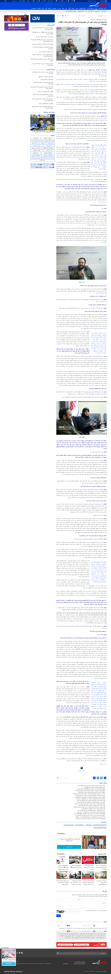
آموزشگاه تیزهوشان (48, 153)
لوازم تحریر (35, 138)
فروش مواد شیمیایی (36, 148)
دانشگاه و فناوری (82, 8)
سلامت (76, 8)
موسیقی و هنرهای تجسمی (71, 11)
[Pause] (83, 848)
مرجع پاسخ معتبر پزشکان (48, 148)
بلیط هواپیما (35, 153)
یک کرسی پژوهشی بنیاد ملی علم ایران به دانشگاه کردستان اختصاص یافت (43, 55)
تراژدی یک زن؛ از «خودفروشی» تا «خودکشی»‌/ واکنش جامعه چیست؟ (91, 802)
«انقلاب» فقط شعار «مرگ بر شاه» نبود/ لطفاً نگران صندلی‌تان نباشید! (91, 789)
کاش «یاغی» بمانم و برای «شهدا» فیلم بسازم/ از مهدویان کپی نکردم (91, 800)
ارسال (58, 916)
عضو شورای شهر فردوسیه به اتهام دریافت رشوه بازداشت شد (43, 83)
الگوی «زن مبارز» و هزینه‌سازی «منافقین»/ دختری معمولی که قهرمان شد (90, 797)
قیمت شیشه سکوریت (49, 141)
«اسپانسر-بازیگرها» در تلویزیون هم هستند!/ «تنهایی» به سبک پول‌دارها (90, 795)
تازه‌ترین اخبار (51, 25)
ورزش (63, 8)
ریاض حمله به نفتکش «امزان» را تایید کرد (44, 37)
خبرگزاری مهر (104, 70)
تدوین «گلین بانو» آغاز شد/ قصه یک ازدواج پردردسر (94, 787)
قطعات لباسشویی (36, 150)
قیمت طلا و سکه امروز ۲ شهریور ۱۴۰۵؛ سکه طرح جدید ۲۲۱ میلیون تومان (41, 87)
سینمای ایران (97, 11)
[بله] (20, 953)
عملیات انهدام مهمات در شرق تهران (45, 76)
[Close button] (15, 948)
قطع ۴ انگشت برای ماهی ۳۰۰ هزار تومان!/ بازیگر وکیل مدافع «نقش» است (89, 814)
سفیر (42, 141)
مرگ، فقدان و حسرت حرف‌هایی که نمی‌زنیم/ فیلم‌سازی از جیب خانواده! (90, 817)
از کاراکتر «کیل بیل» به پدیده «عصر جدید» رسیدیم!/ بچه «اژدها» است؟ (90, 815)
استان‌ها (50, 8)
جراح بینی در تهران (48, 138)
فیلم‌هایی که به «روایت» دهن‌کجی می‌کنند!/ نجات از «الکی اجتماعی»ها (90, 790)
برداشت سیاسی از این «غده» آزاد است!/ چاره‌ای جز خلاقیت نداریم (91, 786)
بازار (66, 8)
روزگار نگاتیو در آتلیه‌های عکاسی (46, 79)
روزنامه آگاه (42, 160)
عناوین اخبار (103, 11)
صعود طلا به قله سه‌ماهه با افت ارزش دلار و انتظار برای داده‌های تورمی (42, 99)
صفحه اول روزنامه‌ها (49, 112)
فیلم (43, 8)
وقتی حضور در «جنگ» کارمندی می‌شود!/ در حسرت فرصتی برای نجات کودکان (89, 807)
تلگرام (72, 1)
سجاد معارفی (88, 825)
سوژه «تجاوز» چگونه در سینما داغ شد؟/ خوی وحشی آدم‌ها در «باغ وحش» (90, 804)
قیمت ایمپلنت (49, 150)
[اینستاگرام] (17, 953)
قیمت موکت (50, 143)
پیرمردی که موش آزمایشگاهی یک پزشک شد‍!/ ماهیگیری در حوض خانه (90, 799)
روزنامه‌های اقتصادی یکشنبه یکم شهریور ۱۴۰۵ (43, 132)
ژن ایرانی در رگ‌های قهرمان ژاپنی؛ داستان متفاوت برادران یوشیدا (43, 95)
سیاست (59, 8)
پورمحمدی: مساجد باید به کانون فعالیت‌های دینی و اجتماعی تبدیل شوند (42, 28)
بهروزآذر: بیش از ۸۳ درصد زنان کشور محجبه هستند (42, 44)
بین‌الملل (54, 8)
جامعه (73, 8)
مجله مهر (39, 8)
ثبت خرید (69, 847)
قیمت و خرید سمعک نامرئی (48, 158)
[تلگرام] (22, 953)
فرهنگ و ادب (100, 8)
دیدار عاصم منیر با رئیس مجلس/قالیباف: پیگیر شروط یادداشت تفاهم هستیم (42, 40)
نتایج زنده (28, 1)
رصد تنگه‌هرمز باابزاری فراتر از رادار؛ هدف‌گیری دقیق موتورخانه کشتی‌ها (42, 107)
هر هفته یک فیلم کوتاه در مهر (68, 84)
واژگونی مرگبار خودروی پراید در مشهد (45, 91)
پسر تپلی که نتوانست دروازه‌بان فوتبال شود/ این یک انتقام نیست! (91, 810)
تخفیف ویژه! (9, 964)
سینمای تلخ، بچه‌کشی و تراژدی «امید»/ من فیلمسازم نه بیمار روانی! (91, 812)
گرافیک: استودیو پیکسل (88, 971)
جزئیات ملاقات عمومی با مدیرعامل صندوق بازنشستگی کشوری (42, 59)
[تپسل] (58, 833)
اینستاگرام (49, 1)
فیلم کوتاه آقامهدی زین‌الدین (100, 828)
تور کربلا (42, 143)
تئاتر (86, 11)
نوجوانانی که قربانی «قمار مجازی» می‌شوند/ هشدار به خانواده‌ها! (92, 792)
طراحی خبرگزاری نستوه (100, 971)
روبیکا (37, 1)
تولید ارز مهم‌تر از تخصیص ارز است (46, 52)
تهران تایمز (33, 158)
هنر (96, 8)
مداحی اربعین (49, 145)
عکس (46, 8)
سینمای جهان (91, 11)
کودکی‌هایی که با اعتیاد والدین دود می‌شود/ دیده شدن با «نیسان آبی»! (90, 818)
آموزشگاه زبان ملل (36, 155)
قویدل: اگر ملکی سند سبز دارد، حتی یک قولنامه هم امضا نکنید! (42, 72)
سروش (66, 1)
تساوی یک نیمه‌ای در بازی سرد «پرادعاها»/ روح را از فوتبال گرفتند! (42, 64)
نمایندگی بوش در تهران (48, 155)
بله (55, 1)
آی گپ (60, 1)
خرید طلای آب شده (35, 141)
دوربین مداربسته (36, 145)
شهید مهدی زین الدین (69, 825)
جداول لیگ (21, 1)
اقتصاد (69, 8)
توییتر (43, 1)
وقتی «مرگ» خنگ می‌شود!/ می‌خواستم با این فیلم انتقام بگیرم (92, 805)
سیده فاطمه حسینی (80, 825)
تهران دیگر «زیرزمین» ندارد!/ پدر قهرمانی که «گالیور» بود (93, 809)
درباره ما (17, 961)
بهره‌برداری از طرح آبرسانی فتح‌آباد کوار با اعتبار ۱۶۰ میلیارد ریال (43, 47)
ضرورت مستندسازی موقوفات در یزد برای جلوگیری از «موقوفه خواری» (42, 33)
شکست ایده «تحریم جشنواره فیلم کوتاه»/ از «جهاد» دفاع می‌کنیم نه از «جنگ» (89, 794)
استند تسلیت (34, 143)
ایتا (32, 1)
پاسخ (58, 925)
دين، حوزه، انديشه (90, 8)
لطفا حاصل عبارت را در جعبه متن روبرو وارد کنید (96, 910)
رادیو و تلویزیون (81, 11)
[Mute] (86, 848)
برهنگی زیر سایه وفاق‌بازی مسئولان (46, 103)
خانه (105, 8)
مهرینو (39, 158)
